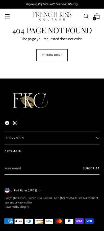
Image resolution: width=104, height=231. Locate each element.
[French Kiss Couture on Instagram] (16, 123)
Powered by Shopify (17, 207)
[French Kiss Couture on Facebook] (8, 123)
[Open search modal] (86, 16)
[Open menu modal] (7, 16)
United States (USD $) (24, 190)
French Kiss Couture (40, 198)
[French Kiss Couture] (52, 16)
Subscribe (91, 168)
